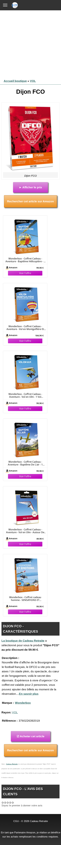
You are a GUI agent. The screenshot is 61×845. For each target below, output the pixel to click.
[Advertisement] (30, 43)
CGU (16, 821)
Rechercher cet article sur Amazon (30, 201)
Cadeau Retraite (12, 764)
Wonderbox (23, 702)
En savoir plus (28, 693)
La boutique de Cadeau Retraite (22, 640)
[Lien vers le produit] (26, 254)
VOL (33, 80)
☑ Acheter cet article (30, 736)
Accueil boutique (15, 80)
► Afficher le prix (30, 187)
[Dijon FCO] (30, 138)
